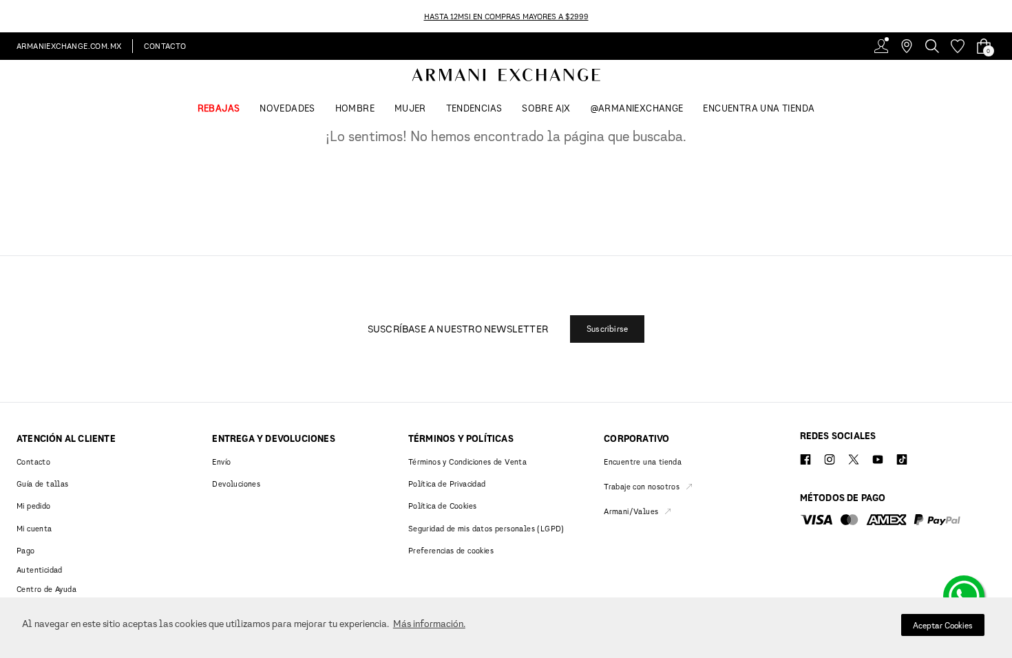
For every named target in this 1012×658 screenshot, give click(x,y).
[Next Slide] (1004, 16)
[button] (607, 329)
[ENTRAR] (881, 46)
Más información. (429, 623)
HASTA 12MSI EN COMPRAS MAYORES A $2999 (506, 16)
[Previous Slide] (8, 16)
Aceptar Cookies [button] (943, 625)
